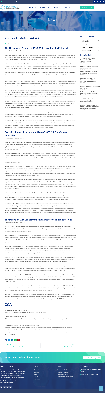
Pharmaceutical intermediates (65, 376)
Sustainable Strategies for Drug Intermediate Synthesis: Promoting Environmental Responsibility (89, 106)
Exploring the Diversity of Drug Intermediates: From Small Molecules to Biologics (90, 93)
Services (42, 7)
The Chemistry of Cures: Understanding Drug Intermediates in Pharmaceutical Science (90, 100)
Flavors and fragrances (63, 372)
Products (31, 7)
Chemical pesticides (62, 370)
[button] (6, 340)
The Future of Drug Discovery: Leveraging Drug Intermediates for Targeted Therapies (89, 59)
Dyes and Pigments (62, 374)
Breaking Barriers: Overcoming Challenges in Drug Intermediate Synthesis (88, 73)
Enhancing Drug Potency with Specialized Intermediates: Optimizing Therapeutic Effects (88, 80)
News (49, 7)
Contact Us (66, 7)
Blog (18, 43)
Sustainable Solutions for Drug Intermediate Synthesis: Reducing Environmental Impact (89, 66)
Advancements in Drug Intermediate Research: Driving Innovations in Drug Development (90, 86)
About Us (57, 7)
